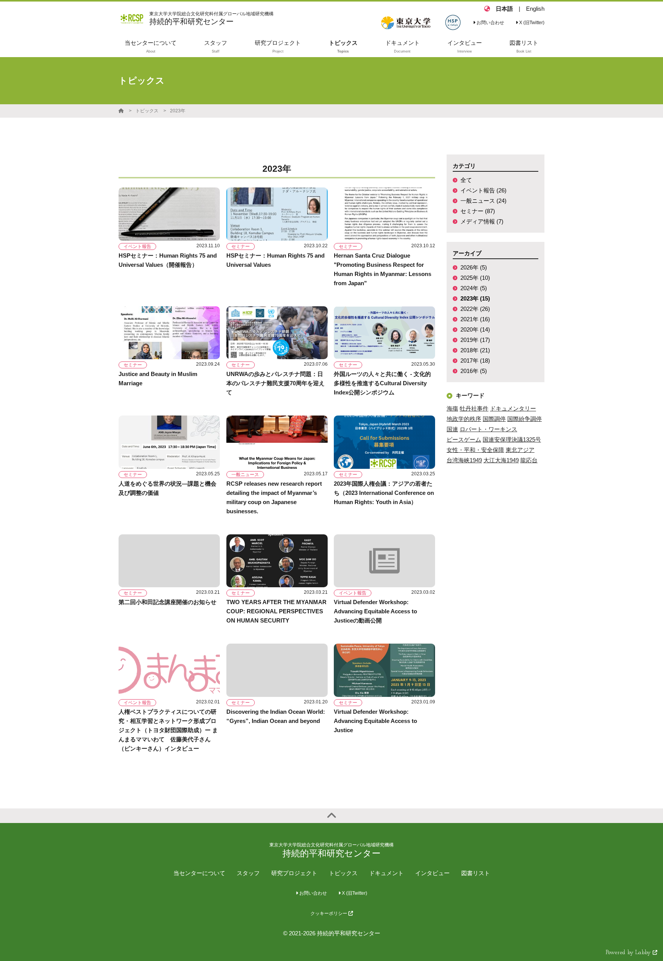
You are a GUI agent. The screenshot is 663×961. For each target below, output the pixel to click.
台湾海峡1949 (464, 460)
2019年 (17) (475, 340)
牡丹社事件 (474, 408)
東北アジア (520, 450)
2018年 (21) (475, 350)
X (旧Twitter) (531, 22)
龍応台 (529, 460)
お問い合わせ (489, 22)
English (535, 8)
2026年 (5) (473, 267)
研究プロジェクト (294, 873)
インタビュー (432, 873)
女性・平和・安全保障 (475, 450)
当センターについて (199, 873)
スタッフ (248, 873)
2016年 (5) (473, 371)
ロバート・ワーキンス (488, 429)
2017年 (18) (475, 360)
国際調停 (494, 419)
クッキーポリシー (329, 913)
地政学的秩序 (464, 419)
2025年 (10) (475, 277)
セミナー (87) (477, 211)
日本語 (504, 8)
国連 (452, 429)
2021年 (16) (475, 319)
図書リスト (475, 873)
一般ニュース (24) (483, 200)
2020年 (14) (475, 329)
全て (466, 180)
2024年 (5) (473, 288)
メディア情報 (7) (481, 221)
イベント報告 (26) (483, 190)
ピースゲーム (464, 439)
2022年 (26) (475, 309)
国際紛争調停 (524, 419)
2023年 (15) (475, 298)
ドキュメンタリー (513, 408)
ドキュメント (386, 873)
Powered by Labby (629, 953)
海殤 (452, 408)
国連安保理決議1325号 (512, 439)
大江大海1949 (501, 460)
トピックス (146, 110)
